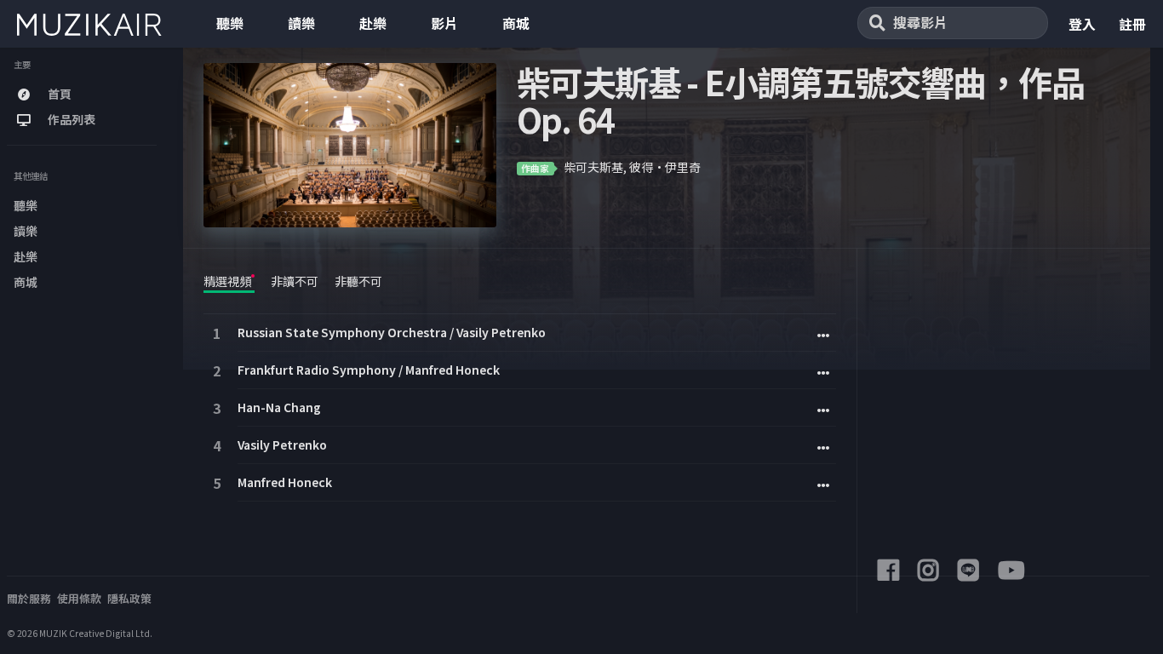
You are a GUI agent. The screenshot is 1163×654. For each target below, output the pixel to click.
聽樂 (229, 23)
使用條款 (79, 598)
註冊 (1132, 24)
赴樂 (373, 23)
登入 (1082, 24)
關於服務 (29, 598)
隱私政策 (129, 598)
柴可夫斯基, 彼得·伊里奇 (632, 166)
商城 (516, 23)
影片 (444, 23)
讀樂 (301, 23)
